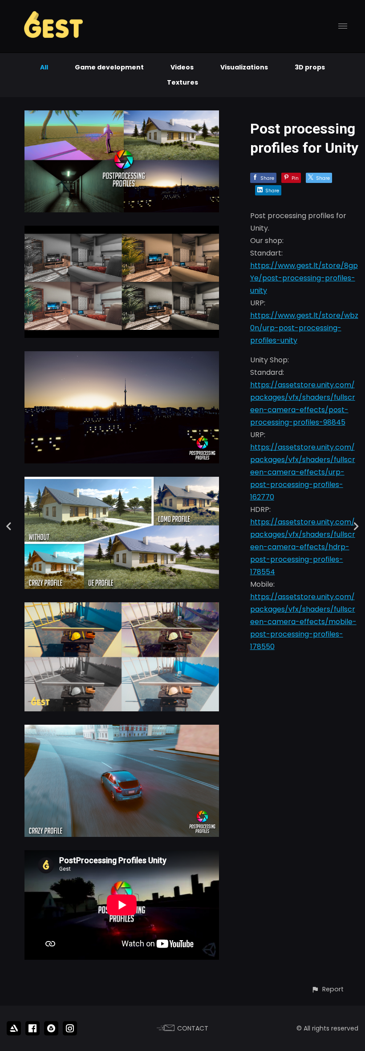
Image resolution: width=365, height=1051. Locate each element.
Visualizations (244, 67)
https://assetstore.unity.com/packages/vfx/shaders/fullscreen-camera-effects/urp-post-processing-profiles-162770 (302, 472)
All (44, 67)
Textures (182, 82)
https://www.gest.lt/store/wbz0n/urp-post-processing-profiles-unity (304, 327)
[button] (327, 989)
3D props (310, 67)
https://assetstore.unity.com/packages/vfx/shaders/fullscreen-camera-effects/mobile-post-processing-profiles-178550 (303, 622)
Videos (182, 67)
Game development (109, 67)
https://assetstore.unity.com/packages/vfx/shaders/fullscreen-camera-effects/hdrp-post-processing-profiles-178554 (302, 547)
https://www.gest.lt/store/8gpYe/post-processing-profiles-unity (304, 278)
